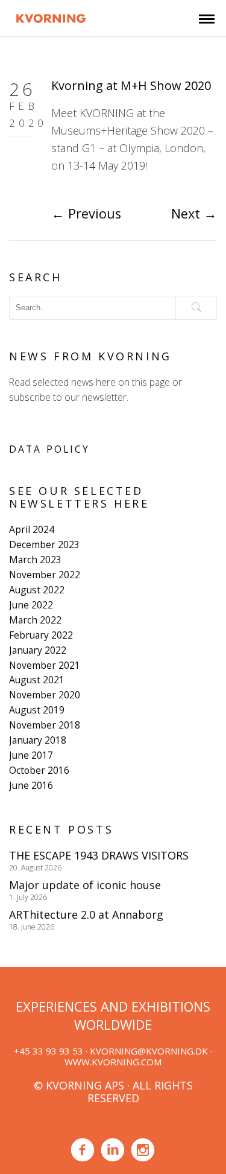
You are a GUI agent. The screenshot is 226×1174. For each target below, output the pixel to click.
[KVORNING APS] (50, 17)
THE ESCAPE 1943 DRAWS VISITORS (99, 855)
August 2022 (36, 589)
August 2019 (36, 709)
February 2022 (41, 635)
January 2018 (37, 740)
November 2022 (44, 574)
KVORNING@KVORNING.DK (149, 1051)
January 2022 (37, 650)
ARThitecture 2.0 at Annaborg (86, 914)
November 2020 (44, 694)
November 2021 (44, 665)
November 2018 (44, 725)
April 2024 (31, 529)
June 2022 (31, 604)
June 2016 (31, 785)
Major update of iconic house (85, 885)
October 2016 (39, 770)
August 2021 (36, 679)
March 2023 (35, 559)
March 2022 (35, 620)
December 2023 (44, 544)
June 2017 (31, 755)
